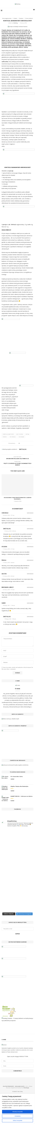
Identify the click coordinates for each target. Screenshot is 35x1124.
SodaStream (27, 283)
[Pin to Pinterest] (25, 443)
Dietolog (16, 23)
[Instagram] (24, 10)
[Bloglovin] (20, 1080)
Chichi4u (5, 513)
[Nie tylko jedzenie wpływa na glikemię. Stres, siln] (17, 858)
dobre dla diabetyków (8, 434)
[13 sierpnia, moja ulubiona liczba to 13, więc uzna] (17, 837)
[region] (17, 1109)
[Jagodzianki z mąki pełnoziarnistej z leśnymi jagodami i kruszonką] (17, 485)
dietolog (7, 528)
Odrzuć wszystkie (17, 1120)
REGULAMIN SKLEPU (19, 1086)
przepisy (5, 436)
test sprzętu (13, 436)
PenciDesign (26, 1087)
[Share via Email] (26, 443)
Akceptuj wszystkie (17, 1111)
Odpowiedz (30, 528)
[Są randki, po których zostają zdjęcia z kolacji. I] (17, 895)
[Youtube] (26, 10)
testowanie (21, 436)
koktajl (27, 434)
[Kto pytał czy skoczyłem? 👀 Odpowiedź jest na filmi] (17, 875)
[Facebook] (22, 10)
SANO (4, 603)
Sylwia (4, 546)
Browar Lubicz (8, 587)
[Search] (30, 10)
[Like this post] (20, 443)
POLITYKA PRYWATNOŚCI (8, 1086)
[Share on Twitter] (23, 443)
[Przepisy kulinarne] (9, 1006)
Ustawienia (17, 1116)
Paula (4, 560)
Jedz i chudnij (19, 434)
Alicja (4, 574)
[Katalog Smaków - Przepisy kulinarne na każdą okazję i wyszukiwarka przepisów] (17, 1018)
